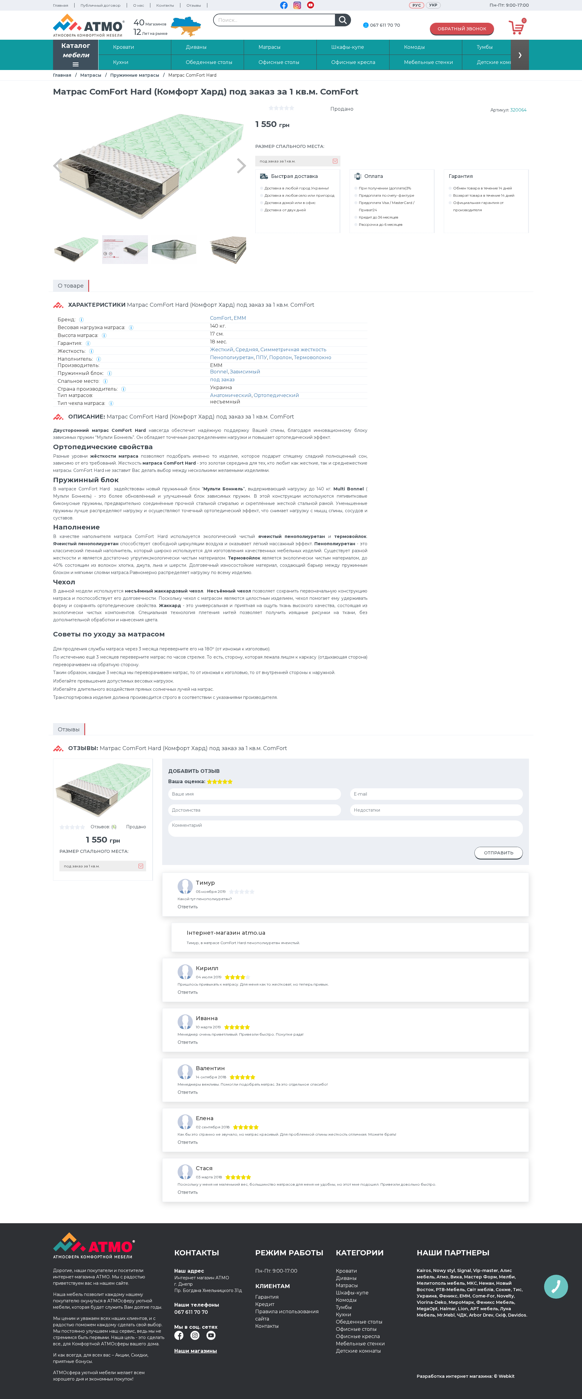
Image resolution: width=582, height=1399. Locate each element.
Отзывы (193, 5)
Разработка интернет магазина (454, 1376)
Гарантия (267, 1297)
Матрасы (90, 75)
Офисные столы (356, 1329)
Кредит (264, 1304)
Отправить (498, 853)
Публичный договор (101, 5)
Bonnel (219, 372)
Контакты (165, 5)
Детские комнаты (358, 1351)
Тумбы (344, 1307)
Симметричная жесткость (293, 349)
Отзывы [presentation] (69, 729)
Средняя (247, 349)
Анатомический (231, 395)
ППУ (261, 357)
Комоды (346, 1300)
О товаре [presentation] (71, 285)
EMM (240, 318)
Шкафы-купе (352, 1293)
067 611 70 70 (385, 25)
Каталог (75, 50)
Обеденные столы (359, 1322)
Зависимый (245, 372)
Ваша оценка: (186, 781)
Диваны (346, 1278)
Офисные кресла (358, 1336)
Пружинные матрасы (134, 75)
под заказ (222, 379)
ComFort (221, 318)
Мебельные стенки (360, 1344)
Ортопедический (276, 395)
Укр (433, 5)
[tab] (71, 286)
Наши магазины (195, 1351)
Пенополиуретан (232, 357)
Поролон (280, 357)
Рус (417, 5)
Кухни (343, 1314)
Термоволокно (312, 357)
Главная (60, 5)
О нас (138, 5)
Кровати (346, 1271)
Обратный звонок (462, 29)
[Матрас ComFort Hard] (76, 249)
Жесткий (221, 349)
